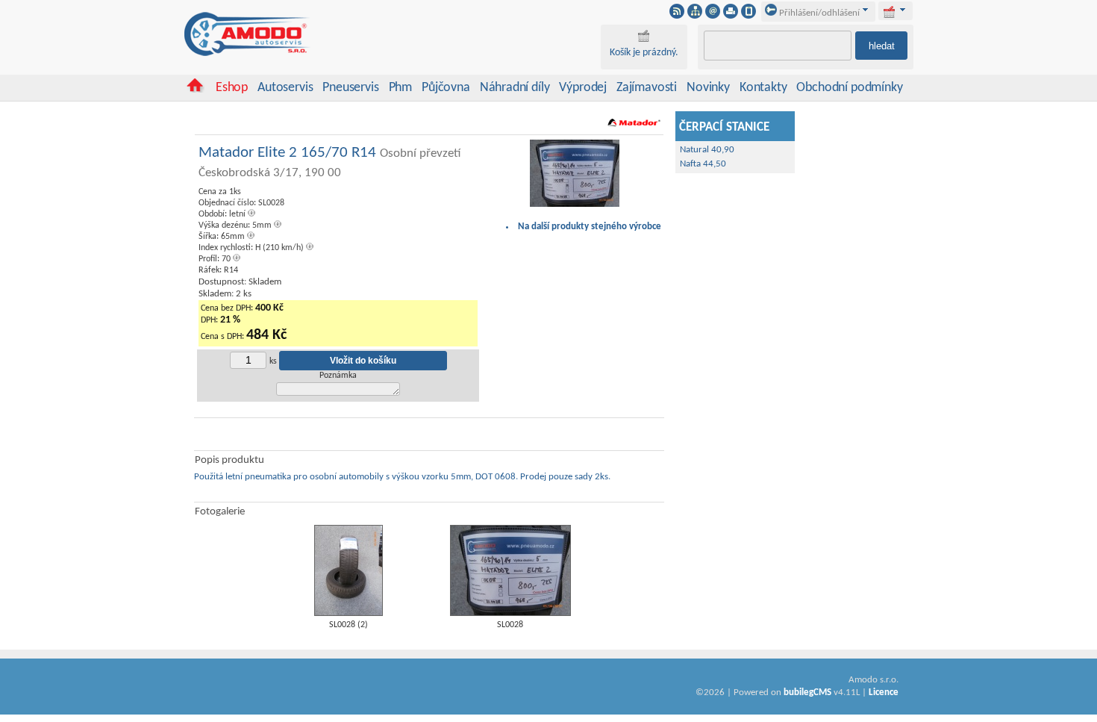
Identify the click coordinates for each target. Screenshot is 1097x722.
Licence (883, 692)
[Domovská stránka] (195, 90)
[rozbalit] (903, 10)
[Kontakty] (712, 16)
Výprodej (583, 87)
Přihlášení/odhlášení (818, 13)
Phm (400, 87)
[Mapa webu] (694, 16)
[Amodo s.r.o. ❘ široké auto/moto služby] (248, 54)
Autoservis (285, 87)
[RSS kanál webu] (676, 16)
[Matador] (634, 129)
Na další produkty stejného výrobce (589, 226)
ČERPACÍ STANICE (724, 128)
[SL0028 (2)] (348, 613)
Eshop (232, 87)
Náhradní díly (515, 87)
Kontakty (763, 87)
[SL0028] (510, 613)
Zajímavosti (646, 87)
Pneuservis (350, 87)
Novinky (708, 87)
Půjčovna (446, 87)
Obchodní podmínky (849, 87)
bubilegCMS (807, 692)
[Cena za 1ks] (574, 205)
